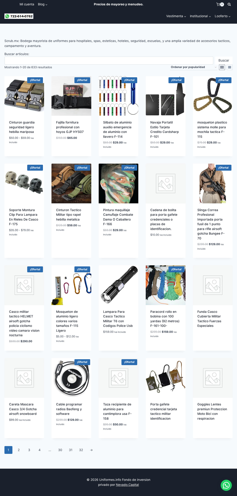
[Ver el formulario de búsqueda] (229, 4)
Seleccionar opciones (24, 150)
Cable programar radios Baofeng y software (69, 409)
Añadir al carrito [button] (118, 155)
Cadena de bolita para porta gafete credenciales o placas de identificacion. (163, 219)
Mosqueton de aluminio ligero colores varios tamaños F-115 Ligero (67, 321)
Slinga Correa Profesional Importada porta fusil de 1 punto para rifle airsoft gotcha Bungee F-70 (211, 224)
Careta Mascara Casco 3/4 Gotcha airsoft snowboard (23, 409)
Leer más (165, 429)
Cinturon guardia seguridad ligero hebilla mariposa (22, 127)
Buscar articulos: (16, 54)
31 (70, 450)
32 (81, 450)
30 (60, 450)
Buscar (223, 60)
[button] (226, 485)
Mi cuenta (27, 4)
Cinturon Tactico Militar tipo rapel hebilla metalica (68, 214)
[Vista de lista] (230, 67)
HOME (11, 4)
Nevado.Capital (127, 485)
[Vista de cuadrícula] (222, 67)
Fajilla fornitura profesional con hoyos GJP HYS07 (70, 127)
